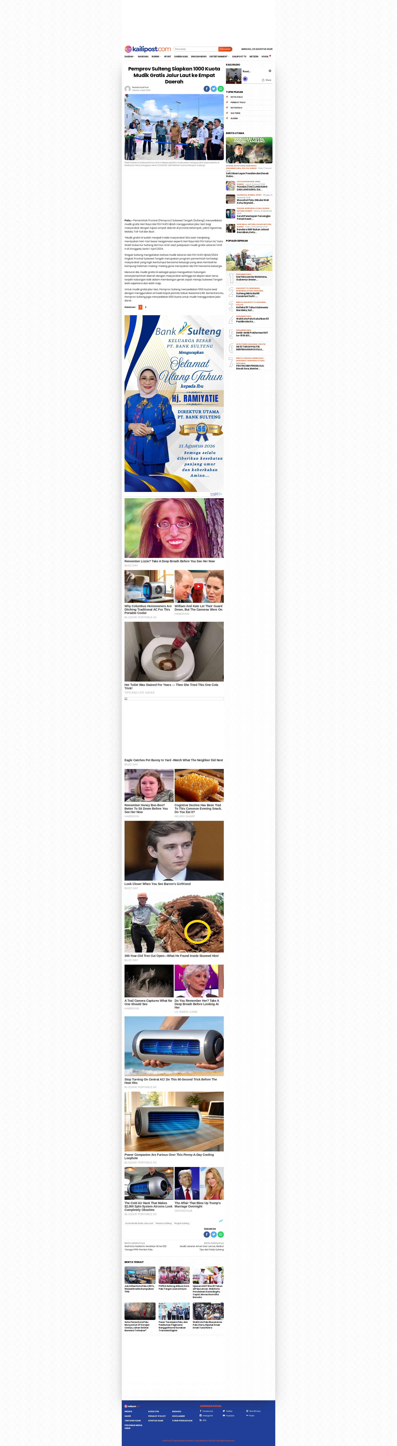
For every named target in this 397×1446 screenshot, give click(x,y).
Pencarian (225, 49)
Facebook (208, 1411)
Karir (128, 1416)
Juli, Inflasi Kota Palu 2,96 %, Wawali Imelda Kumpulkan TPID (139, 1289)
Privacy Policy (157, 1416)
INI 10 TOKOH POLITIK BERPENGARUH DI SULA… (249, 348)
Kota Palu (237, 96)
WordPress (255, 1411)
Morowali (251, 165)
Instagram (208, 1415)
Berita (239, 302)
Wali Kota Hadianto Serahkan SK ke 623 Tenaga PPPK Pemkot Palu (145, 1246)
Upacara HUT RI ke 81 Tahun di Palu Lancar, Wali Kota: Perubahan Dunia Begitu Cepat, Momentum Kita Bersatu (207, 1292)
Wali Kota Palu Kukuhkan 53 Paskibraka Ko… (252, 320)
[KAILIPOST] (148, 48)
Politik (245, 168)
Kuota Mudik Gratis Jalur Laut (139, 1223)
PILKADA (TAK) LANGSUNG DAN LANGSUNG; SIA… (252, 188)
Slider (234, 118)
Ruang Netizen (263, 224)
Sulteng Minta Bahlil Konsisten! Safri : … (247, 295)
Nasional (258, 290)
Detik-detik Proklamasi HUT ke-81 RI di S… (252, 334)
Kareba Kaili (257, 358)
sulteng (235, 113)
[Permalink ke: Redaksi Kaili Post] (128, 88)
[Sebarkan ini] (207, 89)
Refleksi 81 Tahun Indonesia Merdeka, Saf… (252, 309)
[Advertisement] (198, 21)
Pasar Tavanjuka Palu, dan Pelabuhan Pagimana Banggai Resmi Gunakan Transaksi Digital (173, 1326)
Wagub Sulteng (181, 1223)
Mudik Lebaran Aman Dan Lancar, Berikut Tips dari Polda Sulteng (202, 1246)
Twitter (229, 1411)
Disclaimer (178, 1416)
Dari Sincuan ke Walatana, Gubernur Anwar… (251, 278)
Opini (257, 181)
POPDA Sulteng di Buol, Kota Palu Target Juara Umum (174, 1287)
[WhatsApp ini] (221, 89)
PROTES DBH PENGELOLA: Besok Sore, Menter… (250, 367)
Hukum (229, 165)
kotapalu (236, 107)
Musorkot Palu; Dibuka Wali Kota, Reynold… (253, 201)
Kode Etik (153, 1411)
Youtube (230, 1415)
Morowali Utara (253, 208)
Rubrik (253, 168)
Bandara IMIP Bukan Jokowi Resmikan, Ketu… (253, 231)
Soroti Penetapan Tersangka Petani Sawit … (253, 217)
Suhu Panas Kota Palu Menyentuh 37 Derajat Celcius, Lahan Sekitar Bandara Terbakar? (137, 1326)
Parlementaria (233, 168)
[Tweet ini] (214, 89)
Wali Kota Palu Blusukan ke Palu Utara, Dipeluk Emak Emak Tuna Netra (207, 1325)
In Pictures (239, 165)
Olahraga (242, 195)
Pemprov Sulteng (164, 1223)
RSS (204, 1420)
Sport (259, 195)
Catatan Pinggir (245, 181)
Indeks (128, 1411)
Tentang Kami (133, 1420)
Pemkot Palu (238, 102)
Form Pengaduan (182, 1420)
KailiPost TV (242, 288)
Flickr (251, 1415)
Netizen (252, 224)
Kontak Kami (155, 1420)
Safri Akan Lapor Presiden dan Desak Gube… (247, 175)
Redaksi (176, 1411)
